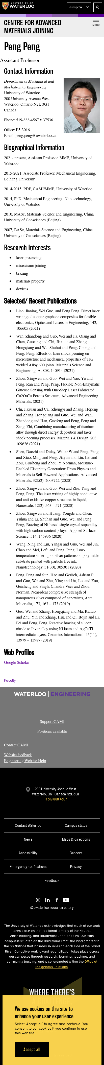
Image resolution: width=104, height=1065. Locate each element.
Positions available (52, 731)
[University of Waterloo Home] (18, 7)
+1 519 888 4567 (55, 799)
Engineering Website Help (25, 760)
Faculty (10, 680)
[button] (79, 7)
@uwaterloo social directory (52, 907)
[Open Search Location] (97, 7)
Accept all (31, 1049)
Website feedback (18, 754)
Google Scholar (16, 662)
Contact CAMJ (16, 744)
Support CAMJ (52, 721)
